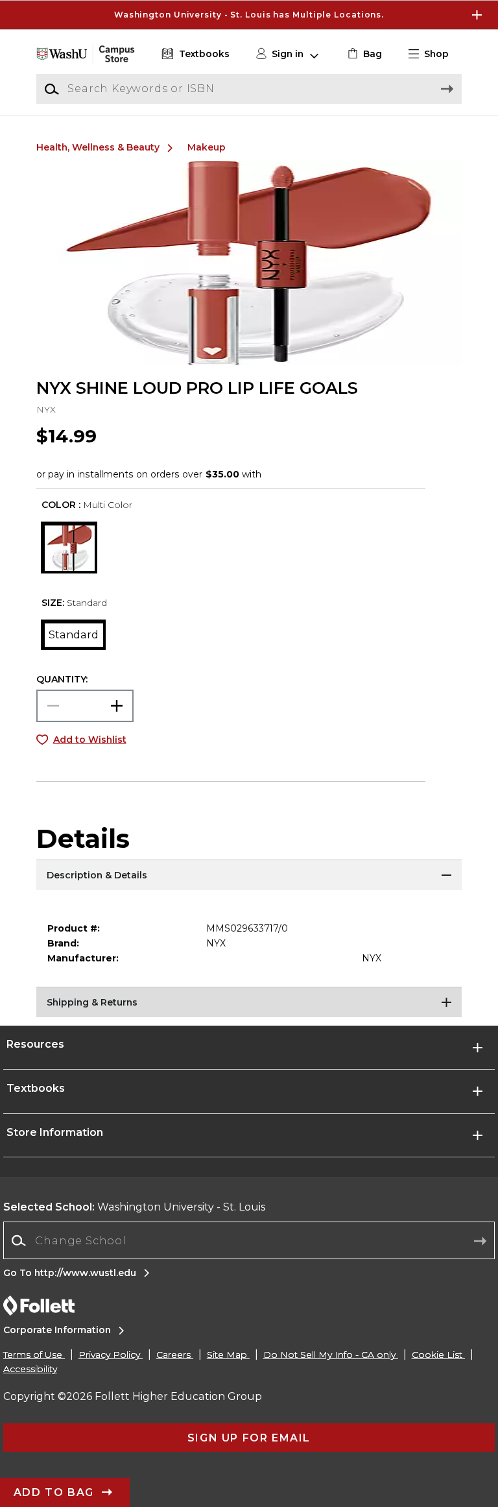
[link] (363, 54)
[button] (249, 15)
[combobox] (249, 1241)
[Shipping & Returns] (249, 1003)
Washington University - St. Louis (134, 1207)
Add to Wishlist (89, 739)
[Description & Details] (249, 875)
